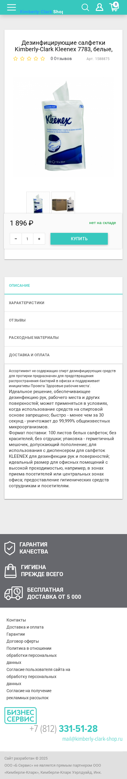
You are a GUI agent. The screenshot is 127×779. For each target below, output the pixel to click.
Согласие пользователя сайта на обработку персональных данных (38, 676)
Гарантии (15, 634)
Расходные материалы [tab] (34, 337)
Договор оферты (22, 641)
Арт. (90, 59)
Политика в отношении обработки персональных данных (31, 655)
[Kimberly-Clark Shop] (41, 7)
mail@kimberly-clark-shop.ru (92, 738)
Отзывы (17, 320)
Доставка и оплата (25, 627)
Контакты (16, 620)
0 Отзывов (61, 58)
